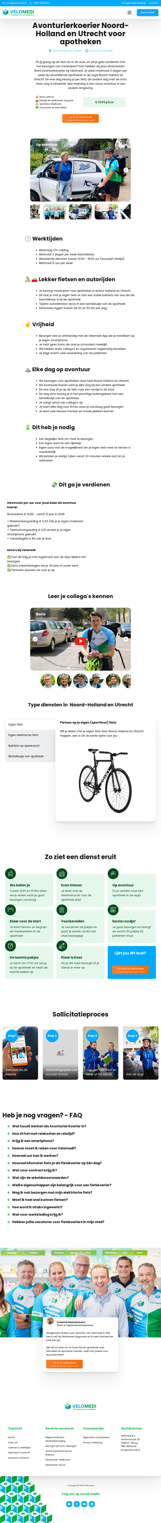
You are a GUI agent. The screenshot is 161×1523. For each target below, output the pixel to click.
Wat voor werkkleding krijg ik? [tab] (37, 1215)
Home (11, 1437)
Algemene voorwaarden (96, 1437)
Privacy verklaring (92, 1442)
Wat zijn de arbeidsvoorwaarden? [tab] (40, 1178)
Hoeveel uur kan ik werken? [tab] (35, 1156)
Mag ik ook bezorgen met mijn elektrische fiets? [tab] (52, 1193)
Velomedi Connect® (19, 1452)
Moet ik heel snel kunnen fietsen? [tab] (40, 1200)
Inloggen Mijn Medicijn (134, 3)
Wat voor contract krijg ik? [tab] (34, 1170)
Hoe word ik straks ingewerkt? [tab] (37, 1207)
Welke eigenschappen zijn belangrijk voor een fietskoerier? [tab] (61, 1185)
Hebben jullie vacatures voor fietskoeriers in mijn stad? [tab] (58, 1222)
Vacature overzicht (18, 1457)
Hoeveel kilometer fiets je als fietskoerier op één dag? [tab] (57, 1163)
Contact (153, 3)
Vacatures (148, 12)
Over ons (13, 1442)
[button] (80, 118)
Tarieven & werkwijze (19, 1447)
